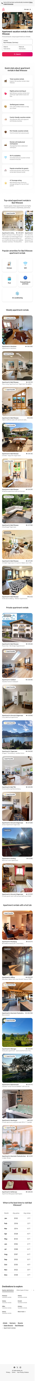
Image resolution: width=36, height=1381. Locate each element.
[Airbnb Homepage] (3, 9)
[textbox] (9, 49)
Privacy (8, 1372)
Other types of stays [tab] (22, 1290)
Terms (13, 1372)
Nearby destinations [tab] (8, 1290)
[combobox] (17, 43)
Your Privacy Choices (23, 1372)
